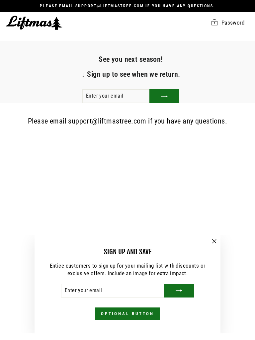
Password (232, 23)
